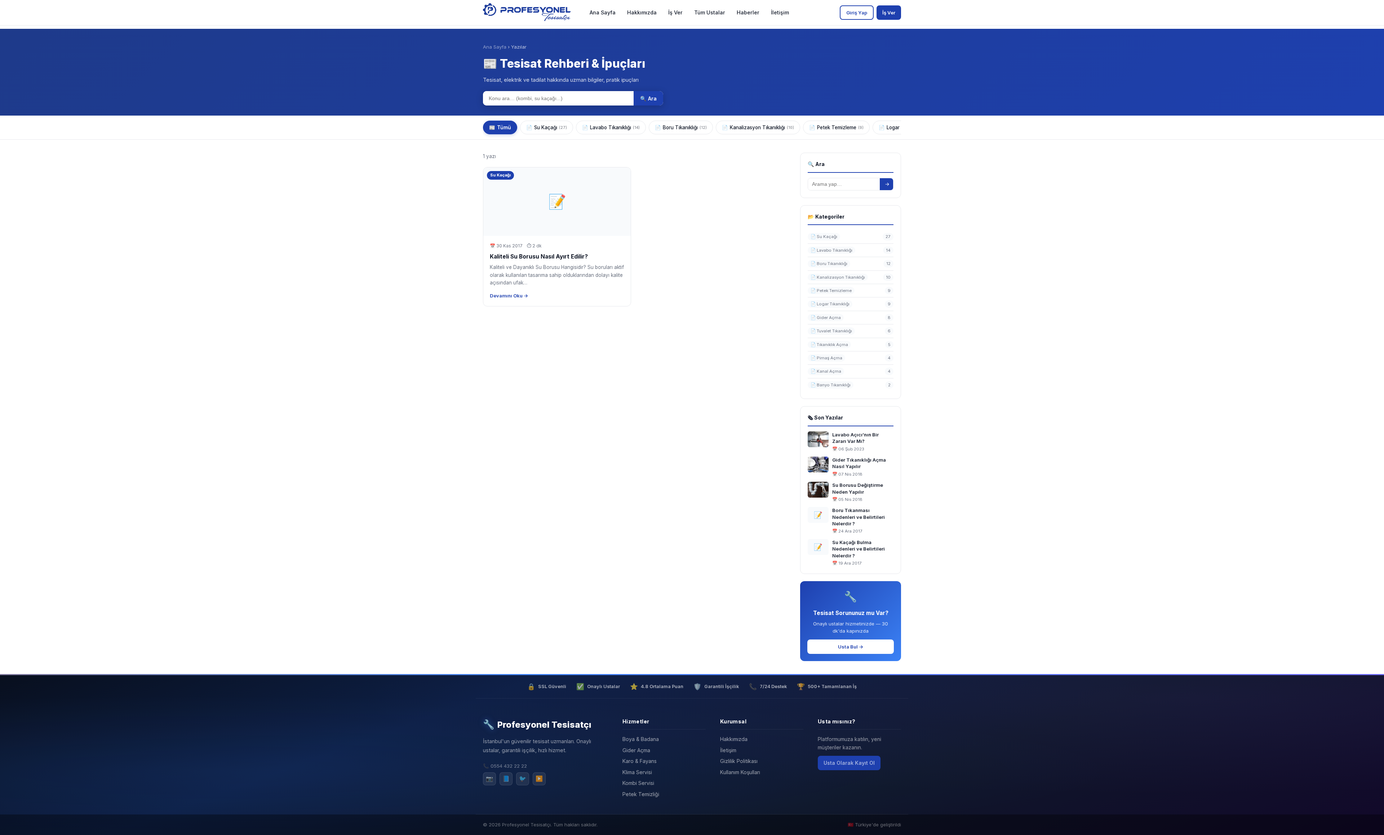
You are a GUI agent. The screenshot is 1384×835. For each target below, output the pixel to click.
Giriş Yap (856, 12)
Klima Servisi (637, 772)
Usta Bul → (851, 647)
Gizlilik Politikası (739, 761)
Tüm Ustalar (709, 12)
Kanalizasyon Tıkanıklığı (758, 127)
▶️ (539, 778)
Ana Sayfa (603, 12)
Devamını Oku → (509, 295)
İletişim (780, 12)
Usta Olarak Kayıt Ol (849, 763)
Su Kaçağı (546, 127)
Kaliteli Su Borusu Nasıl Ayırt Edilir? (539, 256)
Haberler (748, 12)
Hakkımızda (642, 12)
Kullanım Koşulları (740, 772)
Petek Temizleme (836, 127)
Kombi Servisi (638, 783)
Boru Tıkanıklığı (681, 127)
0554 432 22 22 (509, 766)
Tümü (500, 127)
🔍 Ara (648, 98)
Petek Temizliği (640, 794)
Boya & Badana (640, 739)
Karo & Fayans (639, 761)
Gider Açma (636, 750)
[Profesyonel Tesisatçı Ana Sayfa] (528, 12)
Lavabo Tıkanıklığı (611, 127)
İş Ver (675, 12)
